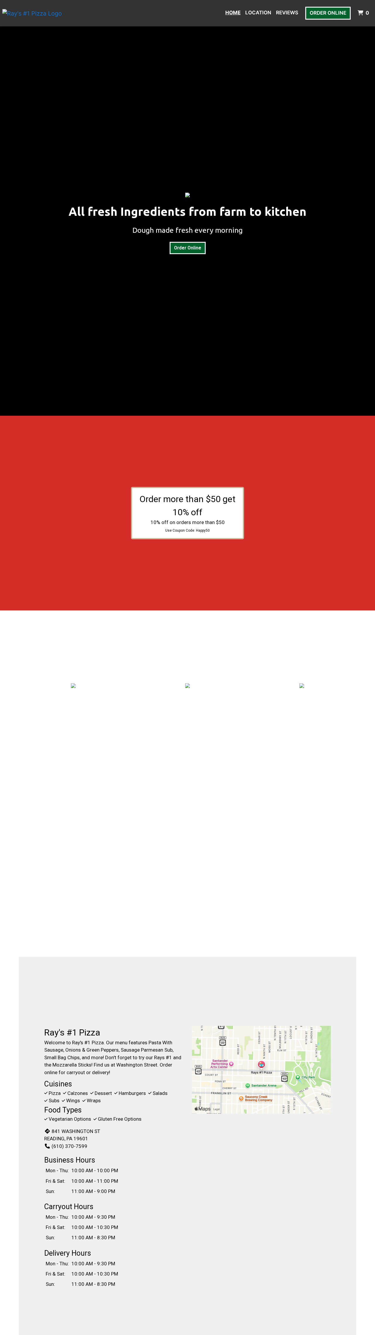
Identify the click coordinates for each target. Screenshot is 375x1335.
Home (233, 13)
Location (258, 13)
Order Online (328, 13)
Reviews (287, 13)
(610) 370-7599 (69, 1146)
